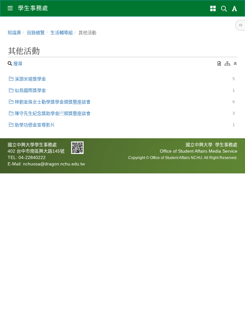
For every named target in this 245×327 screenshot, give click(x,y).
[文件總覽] (219, 63)
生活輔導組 (61, 32)
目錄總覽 (36, 32)
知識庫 (14, 32)
